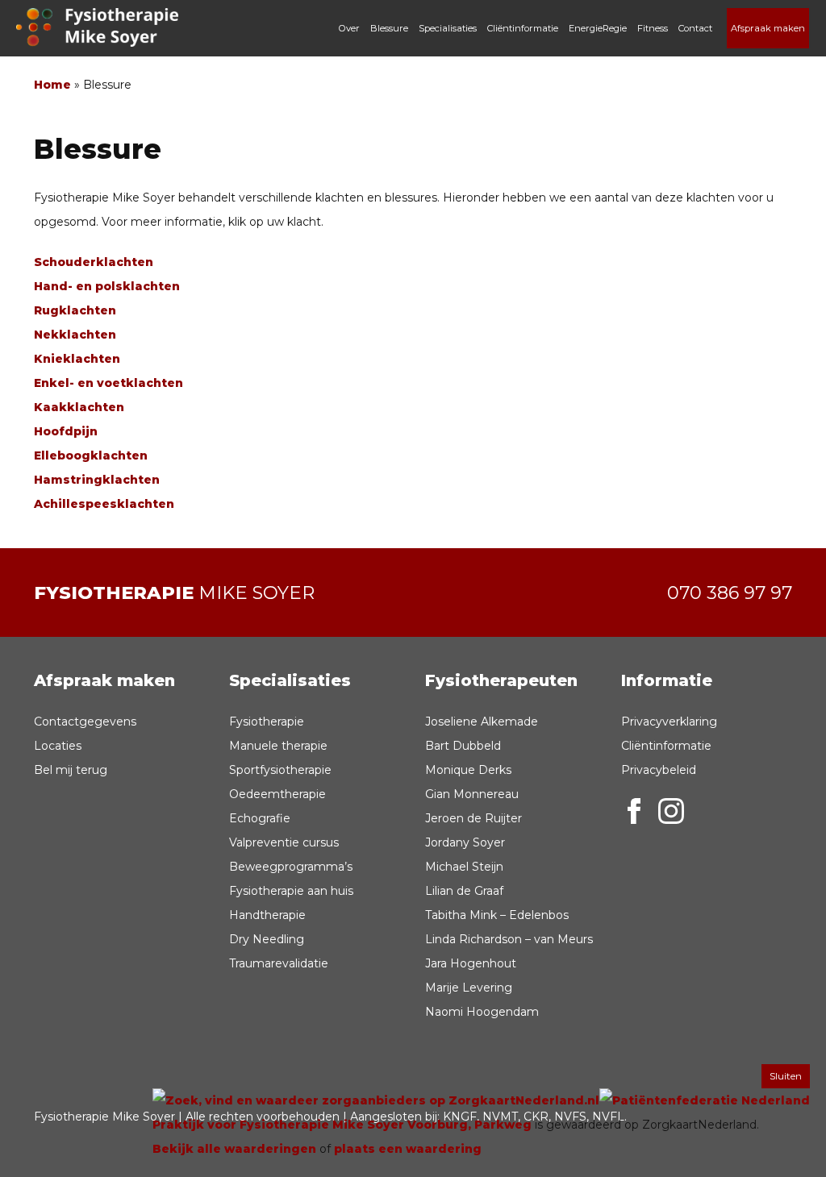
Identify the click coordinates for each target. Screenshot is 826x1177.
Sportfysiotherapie (280, 770)
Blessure (389, 28)
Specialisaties (448, 28)
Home (52, 84)
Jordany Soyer (465, 842)
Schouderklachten (93, 262)
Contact (695, 28)
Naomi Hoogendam (482, 1011)
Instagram (671, 811)
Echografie (259, 818)
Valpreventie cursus (284, 842)
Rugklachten (75, 310)
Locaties (57, 745)
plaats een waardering (408, 1149)
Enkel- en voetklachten (108, 383)
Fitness (652, 28)
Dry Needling (266, 939)
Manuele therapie (278, 745)
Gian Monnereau (472, 794)
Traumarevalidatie (278, 963)
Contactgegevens (85, 721)
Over (349, 28)
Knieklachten (77, 358)
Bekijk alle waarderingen (234, 1149)
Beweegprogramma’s (291, 866)
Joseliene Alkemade (481, 721)
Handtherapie (267, 915)
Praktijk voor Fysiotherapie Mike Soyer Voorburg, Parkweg (342, 1124)
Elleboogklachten (91, 455)
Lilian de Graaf (464, 891)
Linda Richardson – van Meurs (509, 939)
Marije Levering (468, 987)
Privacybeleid (658, 770)
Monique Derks (468, 770)
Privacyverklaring (669, 721)
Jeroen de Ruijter (473, 818)
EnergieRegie (598, 28)
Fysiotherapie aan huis (291, 891)
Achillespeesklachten (104, 504)
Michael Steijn (464, 866)
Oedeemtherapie (277, 794)
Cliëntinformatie (522, 28)
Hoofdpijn (66, 431)
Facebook (634, 811)
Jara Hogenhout (470, 963)
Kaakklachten (79, 407)
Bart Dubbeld (463, 745)
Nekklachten (75, 334)
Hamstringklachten (97, 479)
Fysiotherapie (266, 721)
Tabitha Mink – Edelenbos (497, 915)
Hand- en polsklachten (107, 286)
